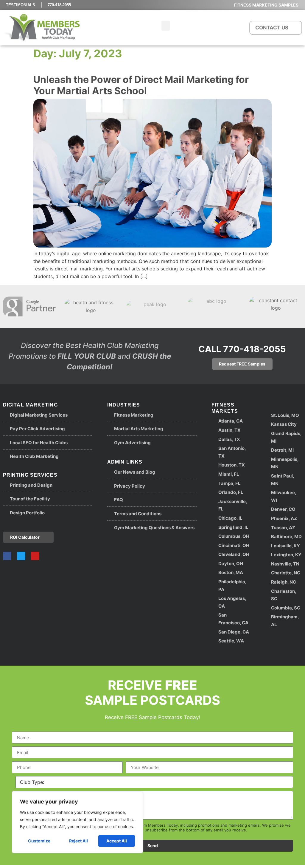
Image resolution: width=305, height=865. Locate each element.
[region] (77, 822)
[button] (165, 26)
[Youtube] (35, 556)
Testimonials (20, 5)
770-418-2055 (59, 5)
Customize (39, 840)
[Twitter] (21, 556)
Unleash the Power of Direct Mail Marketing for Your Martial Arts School (141, 85)
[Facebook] (7, 556)
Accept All (116, 840)
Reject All (78, 840)
